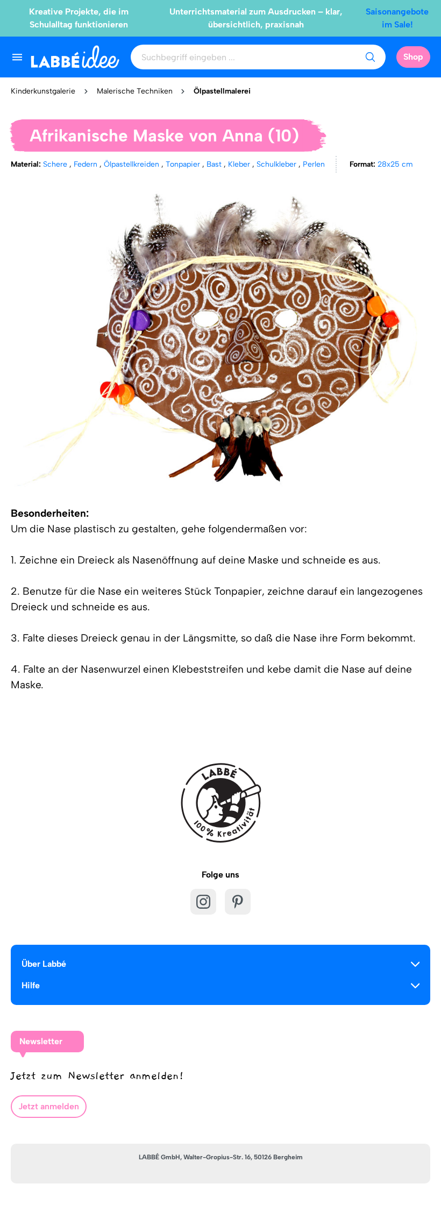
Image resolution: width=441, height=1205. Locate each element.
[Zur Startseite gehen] (75, 56)
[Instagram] (203, 902)
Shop (413, 57)
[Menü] (17, 57)
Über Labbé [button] (44, 964)
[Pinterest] (238, 902)
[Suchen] (370, 57)
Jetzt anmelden (48, 1106)
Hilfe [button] (31, 985)
